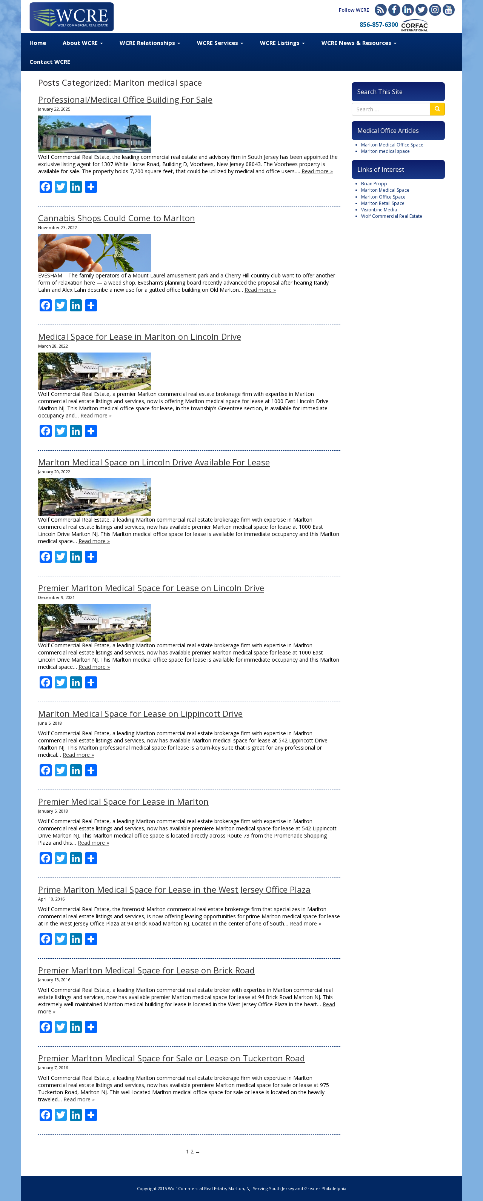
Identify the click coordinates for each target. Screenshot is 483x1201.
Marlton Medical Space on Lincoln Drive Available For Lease (154, 462)
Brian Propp (374, 183)
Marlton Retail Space (383, 203)
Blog (381, 10)
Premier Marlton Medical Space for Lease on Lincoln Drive (151, 587)
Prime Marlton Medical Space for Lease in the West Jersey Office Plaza (174, 889)
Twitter (421, 10)
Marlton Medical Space (385, 190)
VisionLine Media (379, 209)
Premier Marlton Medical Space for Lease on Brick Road (146, 970)
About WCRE (81, 42)
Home (37, 42)
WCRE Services (218, 42)
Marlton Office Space (383, 197)
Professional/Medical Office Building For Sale (125, 99)
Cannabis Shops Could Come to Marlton (116, 217)
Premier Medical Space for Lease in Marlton (123, 801)
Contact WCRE (49, 61)
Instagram (435, 10)
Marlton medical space (385, 151)
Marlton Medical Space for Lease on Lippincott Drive (140, 713)
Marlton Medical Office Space (392, 145)
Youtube (449, 10)
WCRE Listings (280, 42)
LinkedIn (408, 10)
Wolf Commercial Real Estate (391, 216)
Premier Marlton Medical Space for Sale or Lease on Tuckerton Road (171, 1058)
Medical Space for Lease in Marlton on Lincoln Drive (139, 336)
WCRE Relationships (148, 42)
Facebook (394, 10)
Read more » (317, 171)
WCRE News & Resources (357, 42)
